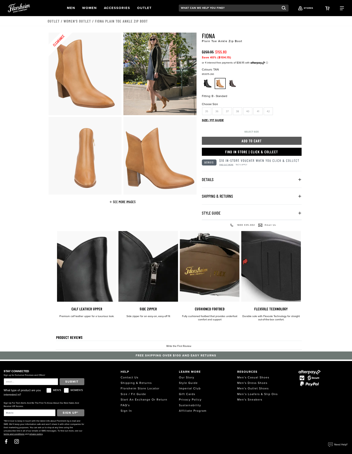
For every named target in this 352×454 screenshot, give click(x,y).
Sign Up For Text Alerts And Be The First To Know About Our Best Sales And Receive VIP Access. (41, 405)
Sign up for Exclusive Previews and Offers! (24, 375)
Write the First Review (178, 346)
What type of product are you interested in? (22, 392)
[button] (71, 7)
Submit (71, 382)
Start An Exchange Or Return (144, 399)
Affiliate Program (193, 411)
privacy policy (36, 434)
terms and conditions (14, 434)
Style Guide (188, 383)
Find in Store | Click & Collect (251, 152)
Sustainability (190, 405)
